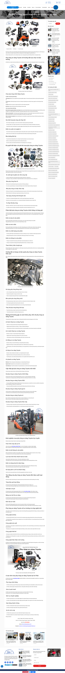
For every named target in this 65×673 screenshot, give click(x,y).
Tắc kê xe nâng (51, 166)
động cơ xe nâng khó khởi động (53, 172)
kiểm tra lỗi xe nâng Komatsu (53, 96)
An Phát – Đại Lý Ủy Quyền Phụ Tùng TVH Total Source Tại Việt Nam (56, 45)
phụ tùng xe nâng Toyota (16, 446)
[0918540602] (2, 666)
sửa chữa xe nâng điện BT (53, 139)
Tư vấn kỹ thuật (44, 7)
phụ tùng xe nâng (16, 578)
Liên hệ (49, 7)
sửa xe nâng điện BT (52, 157)
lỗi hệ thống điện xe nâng (52, 108)
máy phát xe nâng (51, 119)
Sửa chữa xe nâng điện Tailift (53, 153)
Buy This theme (56, 7)
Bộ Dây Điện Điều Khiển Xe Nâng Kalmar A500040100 (25, 642)
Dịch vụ (33, 7)
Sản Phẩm (29, 7)
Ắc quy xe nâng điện (52, 178)
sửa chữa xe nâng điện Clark (53, 141)
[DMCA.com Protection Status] (13, 664)
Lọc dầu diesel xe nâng (52, 102)
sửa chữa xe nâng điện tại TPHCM (54, 155)
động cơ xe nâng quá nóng (53, 176)
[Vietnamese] (52, 7)
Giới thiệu (24, 7)
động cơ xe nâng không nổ (53, 174)
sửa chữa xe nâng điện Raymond (54, 151)
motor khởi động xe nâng (52, 117)
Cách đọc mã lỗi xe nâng (52, 92)
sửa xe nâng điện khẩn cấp (53, 159)
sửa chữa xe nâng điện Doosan (53, 143)
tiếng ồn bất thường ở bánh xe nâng (53, 162)
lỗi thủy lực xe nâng (52, 112)
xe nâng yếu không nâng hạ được (54, 168)
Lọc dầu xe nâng (51, 104)
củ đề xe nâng (51, 94)
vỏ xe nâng (56, 166)
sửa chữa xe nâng (27, 491)
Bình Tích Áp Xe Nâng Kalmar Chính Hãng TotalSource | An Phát (11, 642)
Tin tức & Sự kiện (38, 7)
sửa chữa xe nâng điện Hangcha (54, 145)
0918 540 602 (27, 622)
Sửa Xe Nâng (51, 81)
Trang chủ (20, 7)
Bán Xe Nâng (51, 78)
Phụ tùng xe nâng (51, 121)
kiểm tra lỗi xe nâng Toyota (53, 98)
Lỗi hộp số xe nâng (51, 110)
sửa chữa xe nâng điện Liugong (53, 149)
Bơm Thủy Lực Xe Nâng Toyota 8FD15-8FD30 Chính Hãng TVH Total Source (38, 642)
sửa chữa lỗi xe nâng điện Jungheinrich (53, 128)
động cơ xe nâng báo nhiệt (53, 170)
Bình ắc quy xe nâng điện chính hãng (53, 90)
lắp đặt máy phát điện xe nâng (53, 100)
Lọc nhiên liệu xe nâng (52, 106)
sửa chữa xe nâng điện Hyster (53, 147)
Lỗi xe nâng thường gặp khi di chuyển (53, 115)
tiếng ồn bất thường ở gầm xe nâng (54, 164)
